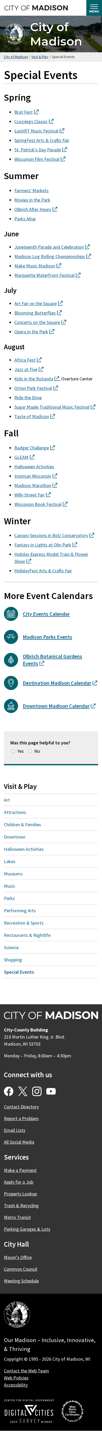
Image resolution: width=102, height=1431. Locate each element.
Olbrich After (35, 209)
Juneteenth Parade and (52, 247)
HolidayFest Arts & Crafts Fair (43, 571)
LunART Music (39, 131)
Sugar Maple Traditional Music (54, 407)
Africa (28, 360)
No (37, 751)
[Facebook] (8, 1091)
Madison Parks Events (47, 637)
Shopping (13, 960)
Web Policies (16, 1378)
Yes (20, 751)
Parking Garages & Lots (27, 1229)
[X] (22, 1091)
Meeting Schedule (21, 1281)
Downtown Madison (59, 706)
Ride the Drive (28, 398)
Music (9, 886)
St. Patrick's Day (40, 150)
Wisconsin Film (39, 159)
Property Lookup (20, 1194)
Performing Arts (20, 911)
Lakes (9, 861)
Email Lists (14, 1130)
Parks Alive (25, 219)
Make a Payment (20, 1170)
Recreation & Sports (23, 923)
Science (11, 947)
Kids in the (36, 379)
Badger (34, 448)
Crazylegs (34, 121)
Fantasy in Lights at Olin (45, 545)
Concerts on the (40, 322)
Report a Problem (21, 1118)
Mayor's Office (18, 1257)
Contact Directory (21, 1107)
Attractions (15, 812)
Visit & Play (39, 56)
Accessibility (16, 1385)
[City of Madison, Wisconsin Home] (17, 1316)
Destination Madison (60, 683)
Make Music (37, 266)
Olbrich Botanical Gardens (52, 660)
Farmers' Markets (31, 190)
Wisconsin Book (40, 504)
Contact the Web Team (26, 1371)
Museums (13, 874)
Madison (35, 485)
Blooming (38, 313)
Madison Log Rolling (52, 256)
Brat (26, 112)
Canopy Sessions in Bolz (54, 535)
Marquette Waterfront (47, 275)
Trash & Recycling (21, 1205)
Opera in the (34, 332)
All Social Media (19, 1142)
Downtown (14, 837)
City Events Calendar (46, 614)
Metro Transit (17, 1217)
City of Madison (56, 34)
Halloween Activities (34, 467)
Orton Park (36, 388)
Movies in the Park (32, 200)
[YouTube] (51, 1091)
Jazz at (28, 369)
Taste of (34, 416)
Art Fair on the (38, 303)
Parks (9, 898)
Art (7, 800)
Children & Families (22, 825)
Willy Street (32, 495)
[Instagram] (37, 1091)
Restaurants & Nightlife (27, 935)
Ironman (35, 476)
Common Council (20, 1269)
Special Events (19, 972)
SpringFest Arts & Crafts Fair (41, 140)
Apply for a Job (18, 1182)
